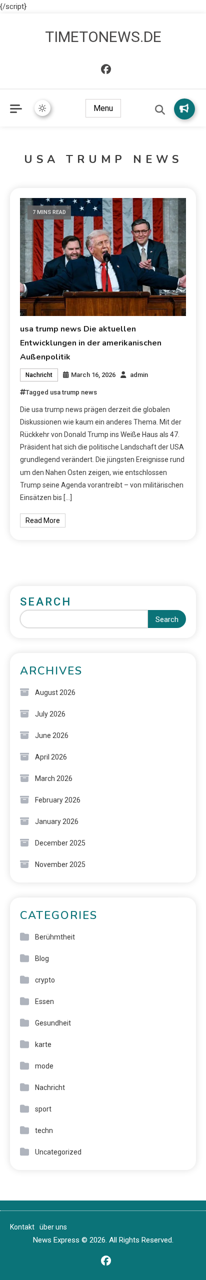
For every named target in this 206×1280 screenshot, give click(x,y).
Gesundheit (53, 1023)
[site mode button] (42, 108)
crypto (45, 980)
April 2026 (51, 757)
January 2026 (56, 822)
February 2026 (57, 800)
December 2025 (60, 843)
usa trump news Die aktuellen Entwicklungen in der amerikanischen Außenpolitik (91, 343)
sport (43, 1109)
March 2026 (53, 778)
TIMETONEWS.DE (103, 37)
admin (139, 374)
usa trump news (73, 392)
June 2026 (51, 736)
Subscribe (184, 109)
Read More (43, 520)
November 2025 (60, 864)
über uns (53, 1227)
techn (44, 1130)
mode (44, 1066)
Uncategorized (58, 1152)
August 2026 (55, 692)
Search (46, 602)
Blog (42, 958)
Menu (103, 108)
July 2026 (50, 714)
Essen (44, 1002)
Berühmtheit (55, 937)
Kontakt (22, 1227)
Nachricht (39, 375)
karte (43, 1044)
